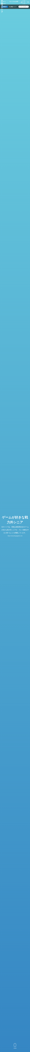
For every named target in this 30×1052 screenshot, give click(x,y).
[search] (27, 6)
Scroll (15, 1048)
